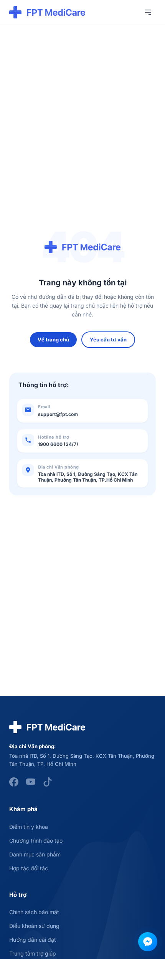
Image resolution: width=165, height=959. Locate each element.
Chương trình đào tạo (36, 840)
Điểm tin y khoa (28, 826)
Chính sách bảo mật (34, 912)
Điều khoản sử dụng (34, 926)
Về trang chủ (53, 339)
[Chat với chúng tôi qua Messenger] (147, 941)
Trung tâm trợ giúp (32, 953)
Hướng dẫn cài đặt (32, 939)
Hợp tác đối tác (28, 868)
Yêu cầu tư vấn (108, 339)
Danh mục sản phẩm (35, 854)
